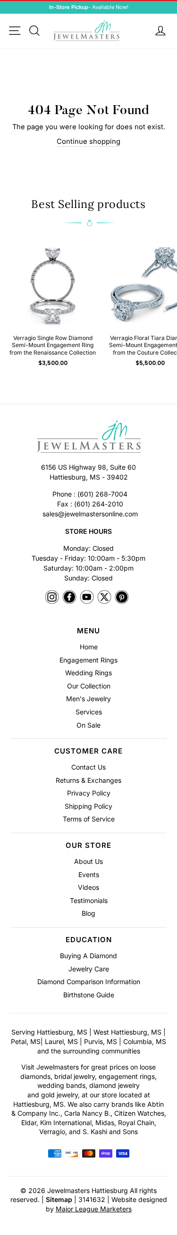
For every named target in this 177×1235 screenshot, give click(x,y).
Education (89, 939)
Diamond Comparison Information (88, 982)
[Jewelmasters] (88, 438)
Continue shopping (88, 141)
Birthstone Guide (88, 995)
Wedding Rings (88, 673)
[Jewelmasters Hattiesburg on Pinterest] (122, 597)
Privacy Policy (88, 793)
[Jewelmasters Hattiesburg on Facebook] (69, 597)
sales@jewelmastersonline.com (90, 514)
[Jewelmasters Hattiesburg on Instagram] (52, 597)
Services (89, 712)
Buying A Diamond (88, 956)
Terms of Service (89, 819)
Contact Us (88, 767)
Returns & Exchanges (88, 780)
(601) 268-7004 (102, 494)
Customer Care (88, 750)
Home (89, 647)
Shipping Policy (88, 806)
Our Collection (88, 686)
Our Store (88, 845)
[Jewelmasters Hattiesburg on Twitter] (104, 597)
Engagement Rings (88, 660)
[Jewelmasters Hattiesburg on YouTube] (87, 597)
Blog (88, 913)
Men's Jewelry (88, 699)
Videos (88, 887)
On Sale (88, 725)
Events (88, 874)
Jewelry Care (88, 969)
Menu (88, 630)
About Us (88, 861)
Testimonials (89, 900)
